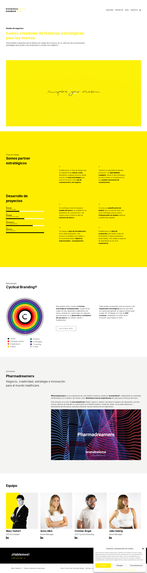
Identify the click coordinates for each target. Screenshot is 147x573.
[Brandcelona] (16, 10)
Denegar (120, 565)
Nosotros (109, 10)
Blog (127, 10)
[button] (143, 549)
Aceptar (103, 565)
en (140, 10)
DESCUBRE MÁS (66, 328)
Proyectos (119, 10)
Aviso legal (132, 569)
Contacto (134, 10)
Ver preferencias (136, 565)
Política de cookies (109, 569)
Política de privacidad (122, 569)
